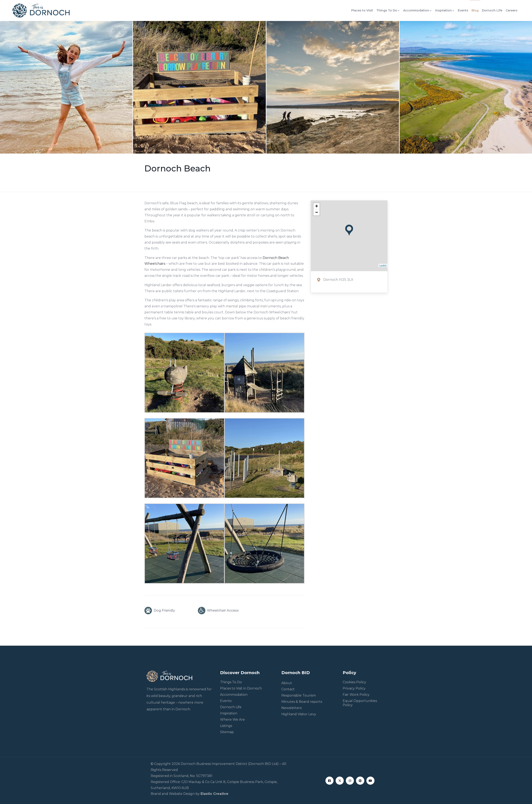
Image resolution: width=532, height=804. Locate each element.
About (286, 683)
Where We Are (232, 720)
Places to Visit (362, 10)
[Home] (41, 10)
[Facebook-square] (329, 781)
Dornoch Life (492, 10)
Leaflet (382, 265)
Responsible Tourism (298, 695)
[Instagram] (350, 781)
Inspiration (443, 10)
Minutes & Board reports (301, 702)
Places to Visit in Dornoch (241, 688)
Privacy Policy (354, 688)
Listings (226, 726)
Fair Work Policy (356, 695)
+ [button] (316, 206)
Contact (288, 689)
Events (463, 10)
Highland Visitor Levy (298, 714)
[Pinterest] (360, 781)
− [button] (316, 212)
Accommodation (416, 10)
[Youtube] (370, 781)
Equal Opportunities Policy (360, 703)
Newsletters (291, 708)
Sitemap (227, 732)
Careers (511, 10)
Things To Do (386, 10)
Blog (475, 10)
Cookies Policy (354, 682)
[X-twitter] (340, 781)
